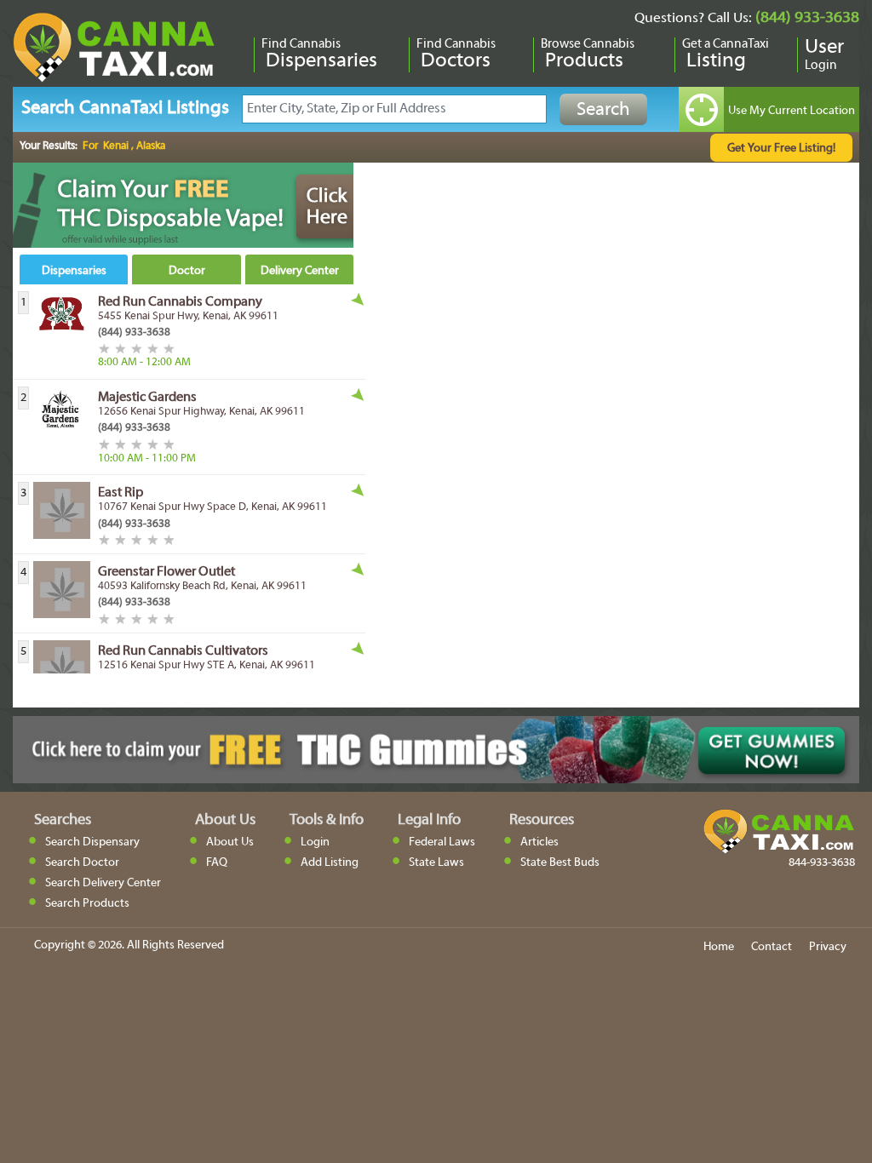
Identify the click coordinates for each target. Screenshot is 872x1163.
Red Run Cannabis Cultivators (183, 651)
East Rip (120, 493)
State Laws (436, 862)
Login (315, 842)
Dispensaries (74, 271)
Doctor (187, 271)
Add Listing (330, 862)
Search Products (87, 903)
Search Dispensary (92, 842)
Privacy (827, 947)
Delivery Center (300, 271)
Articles (539, 842)
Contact (771, 947)
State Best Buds (560, 862)
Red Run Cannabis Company (180, 302)
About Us (230, 842)
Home (718, 947)
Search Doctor (82, 862)
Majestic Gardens (147, 397)
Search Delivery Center (103, 883)
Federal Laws (442, 842)
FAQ (216, 862)
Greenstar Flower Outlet (166, 572)
